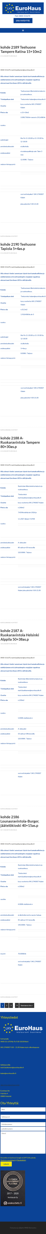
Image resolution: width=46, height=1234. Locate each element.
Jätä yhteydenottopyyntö (9, 1085)
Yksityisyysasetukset (7, 1160)
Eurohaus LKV (23, 8)
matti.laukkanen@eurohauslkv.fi (22, 70)
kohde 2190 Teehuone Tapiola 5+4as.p (18, 246)
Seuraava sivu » (27, 1005)
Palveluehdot (21, 1160)
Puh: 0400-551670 (22, 16)
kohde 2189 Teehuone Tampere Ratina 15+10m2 (21, 49)
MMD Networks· (30, 1228)
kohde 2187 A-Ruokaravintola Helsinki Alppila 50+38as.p (19, 634)
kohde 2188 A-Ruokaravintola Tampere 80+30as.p (20, 442)
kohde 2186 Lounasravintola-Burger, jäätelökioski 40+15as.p (19, 821)
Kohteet (14, 236)
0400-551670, (5, 70)
